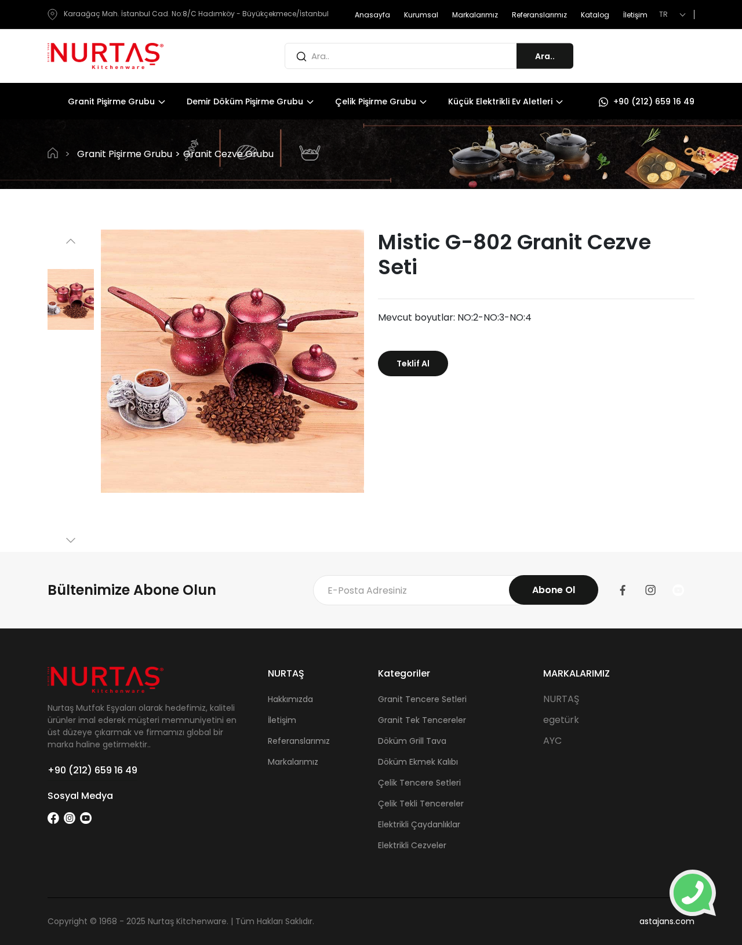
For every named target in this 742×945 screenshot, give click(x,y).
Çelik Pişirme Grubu (377, 101)
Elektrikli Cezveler (412, 845)
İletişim (635, 15)
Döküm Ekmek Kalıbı (418, 762)
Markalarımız (475, 15)
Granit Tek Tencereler (422, 720)
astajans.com (666, 921)
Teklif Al (413, 363)
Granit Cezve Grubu (228, 154)
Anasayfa (372, 15)
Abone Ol (553, 590)
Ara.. (545, 55)
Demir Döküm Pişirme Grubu (246, 101)
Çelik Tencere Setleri (419, 782)
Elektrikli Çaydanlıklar (419, 824)
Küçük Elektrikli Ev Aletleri (501, 101)
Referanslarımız (539, 15)
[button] (70, 241)
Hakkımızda (290, 699)
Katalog (595, 15)
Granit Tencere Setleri (422, 699)
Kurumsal (421, 15)
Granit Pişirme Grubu (112, 101)
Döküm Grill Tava (412, 741)
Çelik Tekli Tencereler (421, 803)
